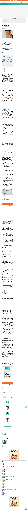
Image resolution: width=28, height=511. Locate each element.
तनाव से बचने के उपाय (6, 185)
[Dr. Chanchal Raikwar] (7, 403)
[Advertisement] (14, 12)
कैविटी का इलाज (5, 110)
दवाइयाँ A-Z (17, 4)
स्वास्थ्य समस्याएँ (6, 4)
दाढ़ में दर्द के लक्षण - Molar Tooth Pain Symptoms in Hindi (6, 58)
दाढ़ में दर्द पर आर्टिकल (6, 22)
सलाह (1, 4)
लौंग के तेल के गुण (5, 342)
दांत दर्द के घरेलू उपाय (6, 53)
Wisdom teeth (10, 392)
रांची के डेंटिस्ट (3, 437)
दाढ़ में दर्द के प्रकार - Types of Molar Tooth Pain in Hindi (8, 56)
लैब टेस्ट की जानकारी (6, 267)
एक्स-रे (12, 240)
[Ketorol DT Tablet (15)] (7, 192)
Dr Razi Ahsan (4, 28)
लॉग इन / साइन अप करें (24, 5)
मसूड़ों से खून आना (4, 154)
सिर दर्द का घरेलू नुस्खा (6, 155)
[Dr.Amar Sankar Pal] (7, 421)
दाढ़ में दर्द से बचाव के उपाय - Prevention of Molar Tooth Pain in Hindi (7, 62)
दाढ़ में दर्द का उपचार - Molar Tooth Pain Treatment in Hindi (7, 65)
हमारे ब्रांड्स (12, 4)
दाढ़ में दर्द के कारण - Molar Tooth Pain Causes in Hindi (7, 60)
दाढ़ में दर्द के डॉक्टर (6, 20)
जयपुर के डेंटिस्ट (4, 432)
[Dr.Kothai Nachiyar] (7, 409)
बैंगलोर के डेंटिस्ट (4, 434)
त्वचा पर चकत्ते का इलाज (10, 151)
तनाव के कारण (8, 178)
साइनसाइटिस (3, 117)
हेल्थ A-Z (22, 4)
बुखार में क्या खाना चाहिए (6, 292)
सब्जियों (5, 245)
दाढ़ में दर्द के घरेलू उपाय (5, 71)
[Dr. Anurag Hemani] (7, 415)
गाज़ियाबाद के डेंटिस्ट (4, 433)
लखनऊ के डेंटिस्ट (4, 430)
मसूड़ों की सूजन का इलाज (6, 88)
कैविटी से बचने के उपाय (6, 127)
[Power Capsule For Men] (7, 372)
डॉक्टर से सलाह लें (7, 426)
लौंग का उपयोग (11, 332)
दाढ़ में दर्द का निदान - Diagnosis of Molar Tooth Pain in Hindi (7, 63)
